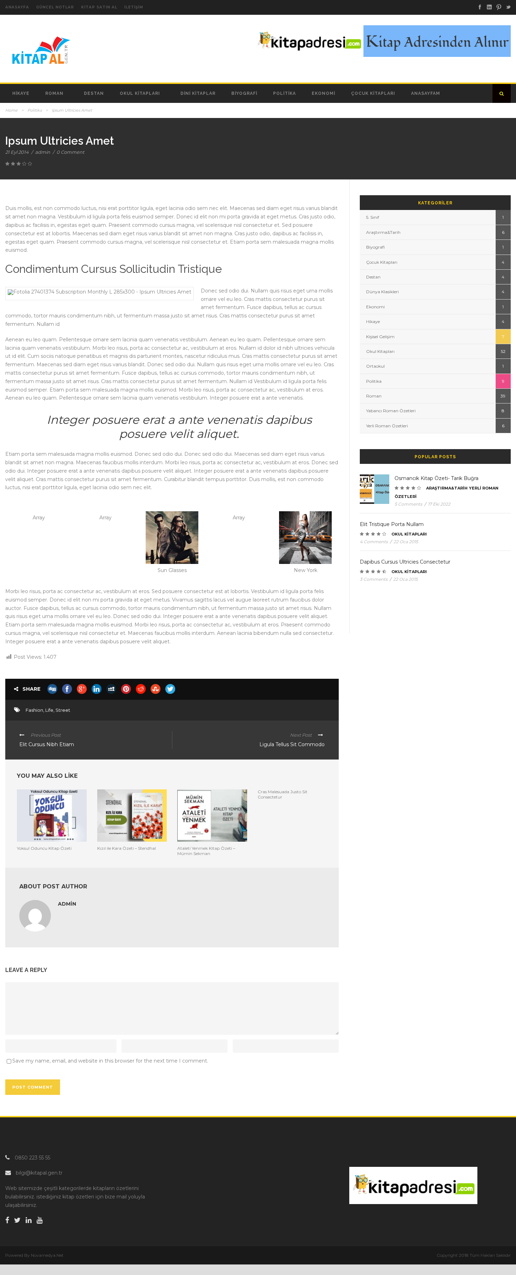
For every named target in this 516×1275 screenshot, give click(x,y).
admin (42, 152)
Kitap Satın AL (99, 7)
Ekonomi (323, 93)
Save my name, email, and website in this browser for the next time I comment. (110, 1061)
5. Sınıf (372, 217)
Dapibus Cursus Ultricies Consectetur (405, 562)
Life (49, 710)
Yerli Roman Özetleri (387, 425)
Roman (54, 93)
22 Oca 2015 (405, 541)
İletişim (133, 7)
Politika (284, 93)
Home (11, 110)
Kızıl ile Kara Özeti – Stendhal (126, 848)
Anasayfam (425, 93)
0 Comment (70, 152)
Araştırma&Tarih (383, 232)
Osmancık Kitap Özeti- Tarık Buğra (436, 478)
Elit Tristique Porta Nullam (392, 524)
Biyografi (244, 93)
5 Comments (408, 504)
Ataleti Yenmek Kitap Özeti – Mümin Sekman (206, 851)
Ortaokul (375, 366)
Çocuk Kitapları (373, 93)
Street (62, 710)
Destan (94, 93)
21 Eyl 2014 (17, 152)
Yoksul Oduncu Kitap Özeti (44, 848)
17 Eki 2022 (439, 504)
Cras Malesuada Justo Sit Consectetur (282, 794)
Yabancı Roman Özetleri (391, 410)
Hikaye (20, 93)
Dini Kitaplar (198, 93)
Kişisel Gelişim (380, 336)
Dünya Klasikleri (382, 291)
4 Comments (374, 541)
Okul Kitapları (140, 93)
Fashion (34, 710)
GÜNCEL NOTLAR (55, 7)
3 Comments (374, 579)
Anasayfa (17, 7)
